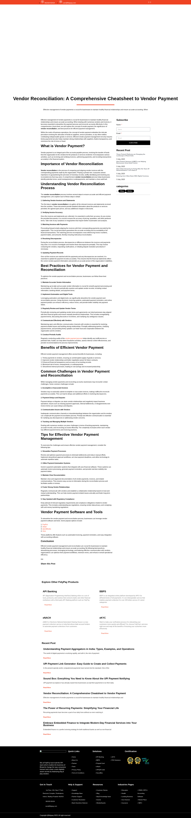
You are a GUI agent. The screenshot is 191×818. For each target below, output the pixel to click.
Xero (44, 531)
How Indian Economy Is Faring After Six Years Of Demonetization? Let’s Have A (132, 169)
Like (42, 559)
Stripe (44, 527)
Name (118, 125)
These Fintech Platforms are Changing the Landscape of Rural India (130, 154)
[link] (150, 2)
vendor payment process (73, 338)
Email (118, 133)
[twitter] (148, 2)
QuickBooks (46, 529)
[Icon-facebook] (136, 815)
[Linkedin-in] (145, 815)
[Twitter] (141, 815)
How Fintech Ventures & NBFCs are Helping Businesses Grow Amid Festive (131, 162)
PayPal (45, 524)
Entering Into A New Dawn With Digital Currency (132, 176)
